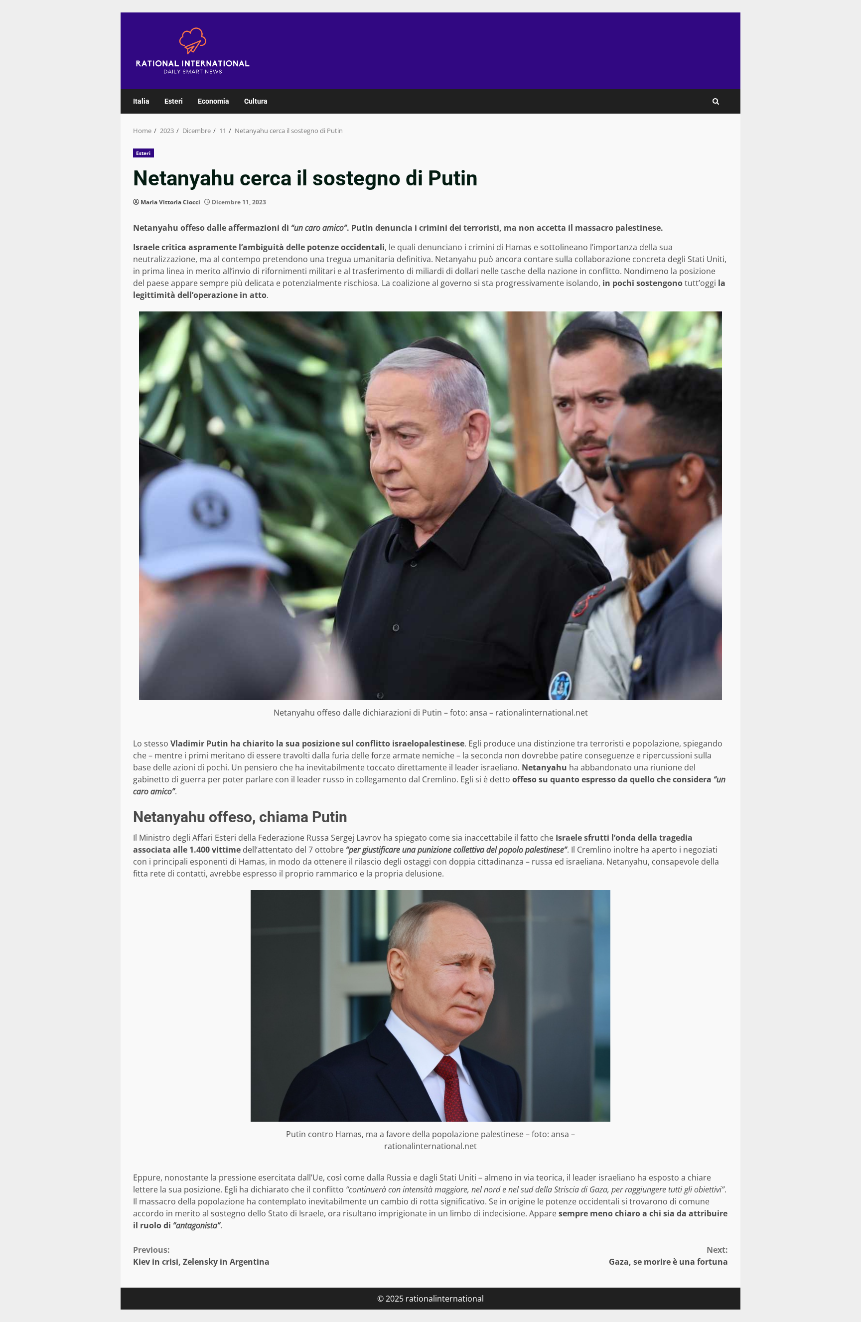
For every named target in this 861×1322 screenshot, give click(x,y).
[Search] (716, 101)
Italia (141, 101)
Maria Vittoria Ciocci (170, 202)
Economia (213, 101)
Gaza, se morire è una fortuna (668, 1255)
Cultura (256, 101)
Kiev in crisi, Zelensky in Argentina (201, 1255)
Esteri (173, 101)
